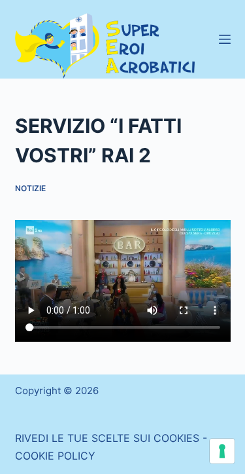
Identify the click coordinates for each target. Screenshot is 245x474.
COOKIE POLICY (55, 455)
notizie (30, 188)
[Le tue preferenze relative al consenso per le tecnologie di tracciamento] (222, 451)
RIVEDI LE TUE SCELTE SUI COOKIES (107, 438)
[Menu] (225, 39)
